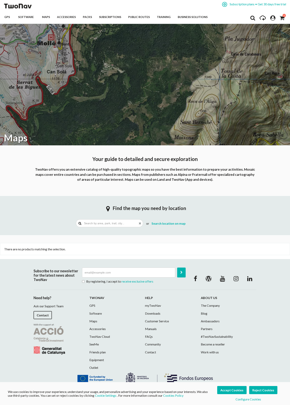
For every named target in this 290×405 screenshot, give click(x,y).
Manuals (151, 329)
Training (164, 17)
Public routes (139, 17)
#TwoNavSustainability (217, 336)
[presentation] (109, 223)
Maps (46, 17)
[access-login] (272, 19)
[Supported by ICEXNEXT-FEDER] (145, 377)
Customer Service (157, 321)
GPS (7, 17)
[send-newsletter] (181, 272)
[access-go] (262, 19)
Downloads (152, 313)
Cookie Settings (105, 395)
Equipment (96, 360)
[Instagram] (236, 278)
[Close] (140, 223)
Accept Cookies (231, 390)
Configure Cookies (248, 399)
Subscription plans (257, 4)
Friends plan (97, 352)
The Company (210, 305)
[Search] (80, 223)
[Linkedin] (249, 278)
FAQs (149, 336)
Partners (206, 329)
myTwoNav (153, 305)
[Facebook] (195, 278)
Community (153, 344)
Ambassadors (210, 321)
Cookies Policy (173, 395)
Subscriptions (110, 17)
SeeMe (94, 344)
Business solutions (193, 17)
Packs (87, 17)
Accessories (66, 17)
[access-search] (252, 19)
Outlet (93, 367)
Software (26, 17)
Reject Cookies (263, 390)
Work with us (210, 352)
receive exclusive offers (137, 281)
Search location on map (169, 223)
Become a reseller (213, 344)
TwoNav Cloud (99, 336)
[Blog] (208, 278)
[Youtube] (222, 278)
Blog (204, 313)
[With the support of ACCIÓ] (49, 340)
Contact (43, 315)
